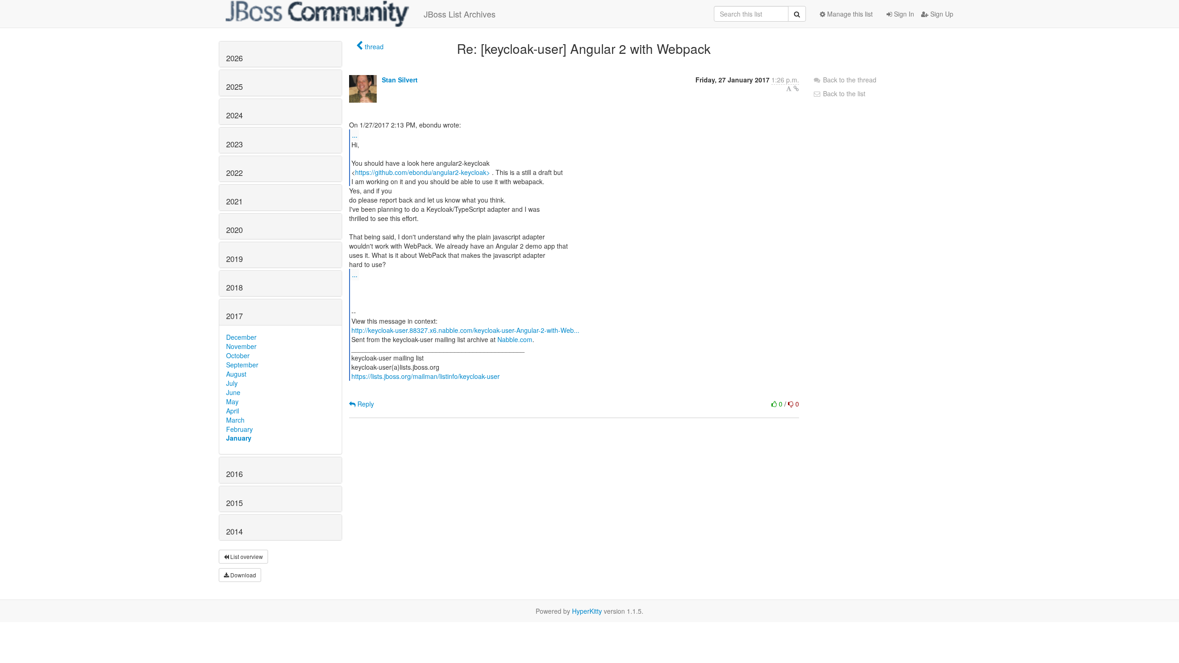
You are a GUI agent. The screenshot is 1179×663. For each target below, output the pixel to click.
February (239, 429)
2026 (234, 58)
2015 (234, 502)
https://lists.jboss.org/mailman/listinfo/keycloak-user (425, 376)
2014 (234, 531)
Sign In (903, 13)
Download (242, 575)
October (238, 355)
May (232, 401)
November (241, 346)
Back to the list (843, 93)
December (241, 337)
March (235, 420)
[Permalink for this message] (796, 88)
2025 (234, 86)
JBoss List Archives (460, 14)
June (233, 392)
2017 (234, 315)
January (238, 437)
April (232, 410)
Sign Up (940, 13)
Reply (365, 403)
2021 (234, 201)
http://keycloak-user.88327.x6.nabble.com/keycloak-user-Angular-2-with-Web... (465, 330)
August (236, 373)
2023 (234, 144)
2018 (234, 287)
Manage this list (849, 13)
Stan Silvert (400, 79)
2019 (234, 258)
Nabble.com (514, 339)
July (232, 383)
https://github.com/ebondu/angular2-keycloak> (422, 172)
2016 (234, 473)
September (242, 364)
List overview (246, 556)
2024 (234, 115)
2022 (234, 172)
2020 (234, 229)
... (354, 134)
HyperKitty (587, 611)
